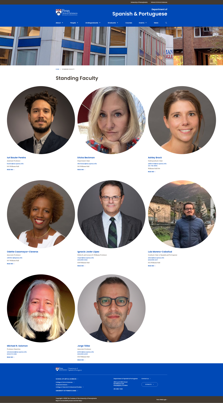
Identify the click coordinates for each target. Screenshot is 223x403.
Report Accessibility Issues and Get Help (69, 401)
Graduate (112, 23)
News (156, 23)
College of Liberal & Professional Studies (69, 387)
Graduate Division (61, 385)
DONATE (148, 384)
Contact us (145, 378)
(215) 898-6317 (153, 260)
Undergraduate (91, 23)
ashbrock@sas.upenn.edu (157, 163)
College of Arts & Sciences (64, 382)
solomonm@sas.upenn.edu (17, 352)
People (73, 23)
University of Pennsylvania (139, 2)
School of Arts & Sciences (159, 2)
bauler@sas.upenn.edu (15, 163)
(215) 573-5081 (12, 354)
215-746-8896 (152, 166)
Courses (128, 23)
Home (57, 69)
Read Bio (10, 170)
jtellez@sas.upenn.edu (85, 352)
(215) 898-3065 (82, 260)
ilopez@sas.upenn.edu (85, 258)
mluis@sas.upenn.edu (156, 258)
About (58, 23)
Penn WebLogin (161, 399)
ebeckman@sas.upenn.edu (87, 163)
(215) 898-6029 (82, 354)
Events (141, 23)
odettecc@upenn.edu (14, 258)
